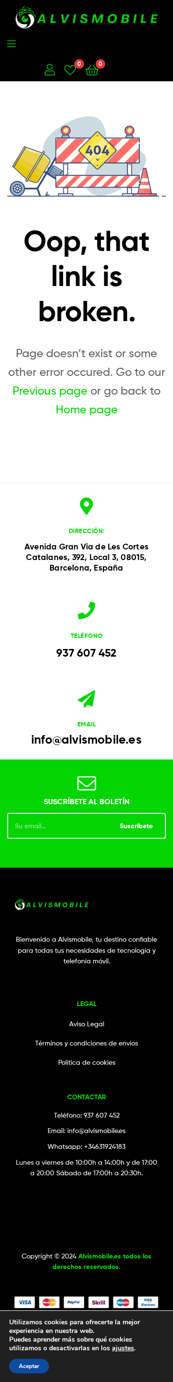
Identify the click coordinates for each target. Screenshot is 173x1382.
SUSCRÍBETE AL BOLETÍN (87, 801)
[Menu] (50, 42)
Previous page (49, 391)
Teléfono (87, 635)
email (86, 724)
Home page (87, 409)
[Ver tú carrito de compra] (92, 69)
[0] (70, 69)
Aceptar (29, 1366)
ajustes (123, 1348)
